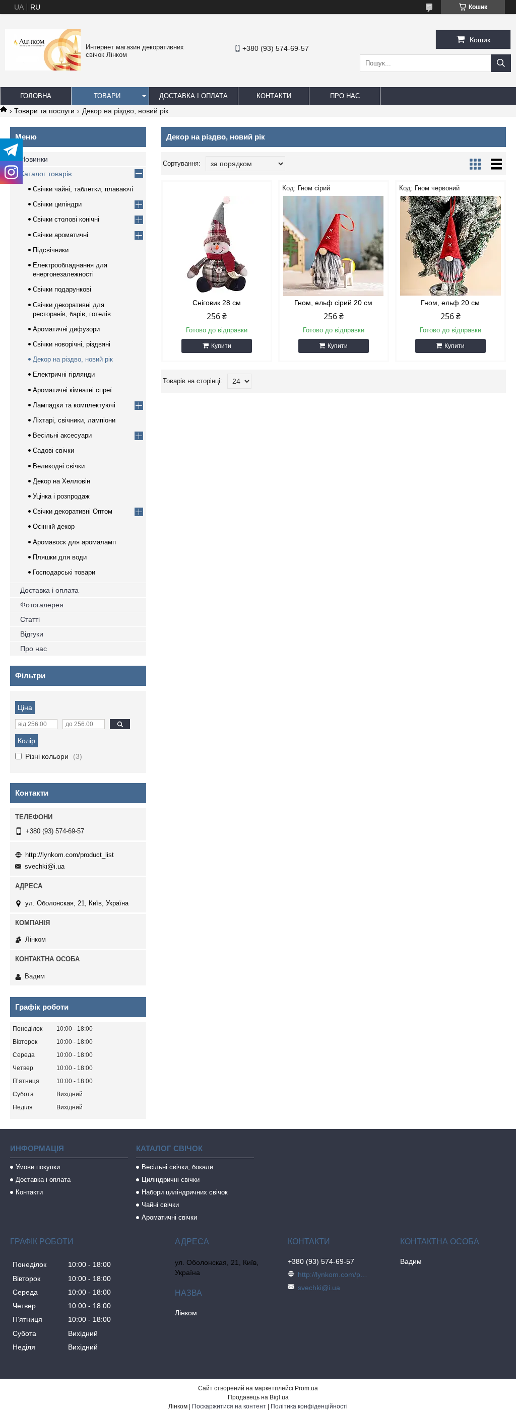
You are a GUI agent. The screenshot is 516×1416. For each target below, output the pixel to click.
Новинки (34, 159)
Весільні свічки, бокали (177, 1167)
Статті (30, 619)
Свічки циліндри (57, 204)
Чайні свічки (160, 1205)
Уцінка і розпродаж (61, 496)
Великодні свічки (59, 466)
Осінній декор (54, 526)
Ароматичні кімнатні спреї (72, 390)
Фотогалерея (41, 605)
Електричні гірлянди (64, 374)
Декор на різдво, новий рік (73, 359)
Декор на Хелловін (61, 481)
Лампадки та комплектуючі (74, 405)
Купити (221, 345)
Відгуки (31, 634)
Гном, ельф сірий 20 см (333, 303)
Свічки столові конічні (66, 219)
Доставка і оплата (193, 96)
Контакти (273, 96)
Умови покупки (38, 1167)
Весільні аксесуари (62, 435)
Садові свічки (53, 450)
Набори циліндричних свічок (185, 1192)
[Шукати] (501, 63)
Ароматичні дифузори (66, 329)
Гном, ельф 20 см (450, 303)
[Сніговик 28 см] (216, 245)
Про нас (345, 96)
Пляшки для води (60, 557)
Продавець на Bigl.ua (258, 1397)
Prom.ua (306, 1388)
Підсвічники (51, 250)
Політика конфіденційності (309, 1406)
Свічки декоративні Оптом (72, 511)
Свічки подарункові (62, 289)
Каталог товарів (46, 174)
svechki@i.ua (44, 866)
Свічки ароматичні (60, 235)
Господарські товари (64, 572)
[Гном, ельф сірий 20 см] (333, 245)
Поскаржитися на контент (229, 1406)
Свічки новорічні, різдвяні (71, 344)
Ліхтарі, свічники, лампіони (74, 420)
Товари (107, 96)
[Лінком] (43, 68)
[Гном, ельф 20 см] (450, 245)
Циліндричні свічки (171, 1179)
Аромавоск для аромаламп (74, 542)
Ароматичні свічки (169, 1217)
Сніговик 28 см (216, 303)
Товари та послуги (44, 111)
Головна (35, 96)
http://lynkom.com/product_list (69, 855)
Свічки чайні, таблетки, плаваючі (83, 189)
